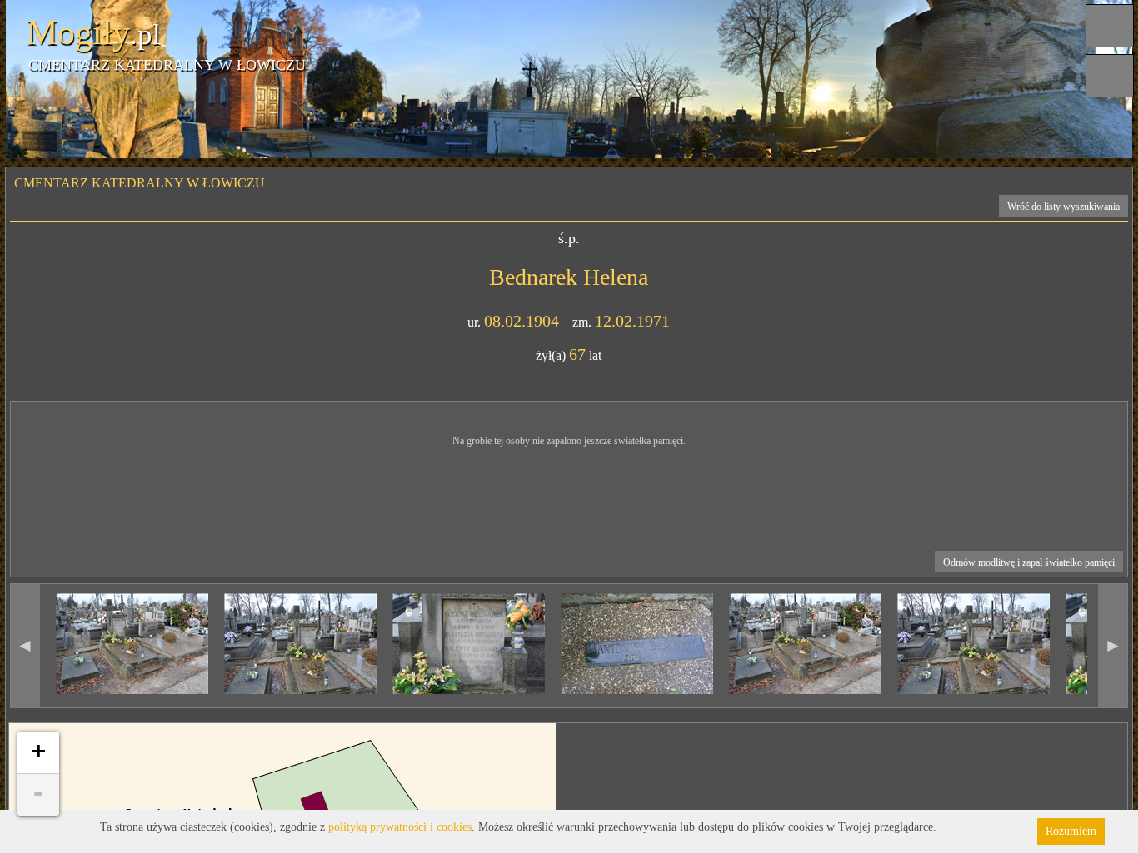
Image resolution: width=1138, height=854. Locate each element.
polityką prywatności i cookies (400, 827)
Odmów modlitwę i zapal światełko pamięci (1029, 562)
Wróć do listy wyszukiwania (1063, 206)
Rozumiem (1071, 831)
